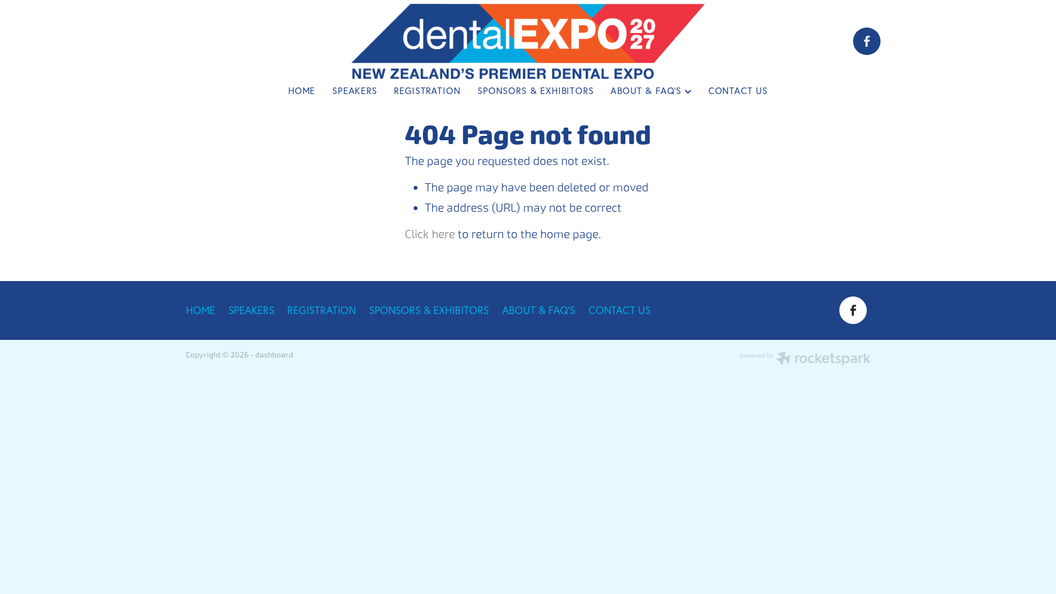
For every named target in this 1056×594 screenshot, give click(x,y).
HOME (301, 90)
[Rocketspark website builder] (805, 360)
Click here (430, 234)
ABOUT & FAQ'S (647, 90)
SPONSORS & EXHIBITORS (535, 90)
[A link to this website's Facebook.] (867, 41)
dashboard (274, 355)
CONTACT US (738, 90)
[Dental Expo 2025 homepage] (527, 41)
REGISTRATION (427, 90)
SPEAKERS (354, 90)
